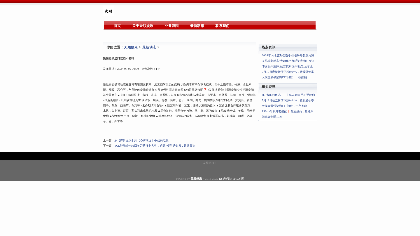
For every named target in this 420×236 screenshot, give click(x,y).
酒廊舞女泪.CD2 (272, 116)
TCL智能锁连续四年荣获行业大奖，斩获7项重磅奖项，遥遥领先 (154, 145)
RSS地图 (224, 178)
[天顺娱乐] (108, 15)
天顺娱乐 (131, 47)
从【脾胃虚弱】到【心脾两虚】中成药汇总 (141, 140)
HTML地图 (237, 178)
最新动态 (149, 47)
